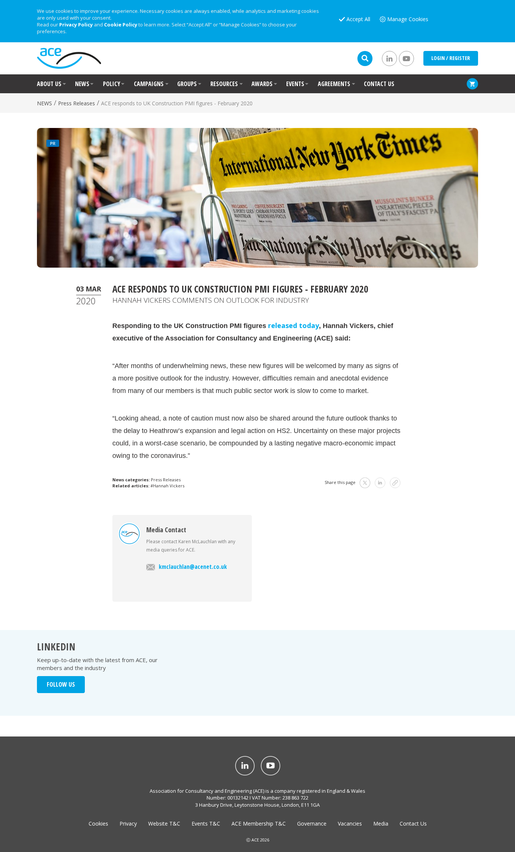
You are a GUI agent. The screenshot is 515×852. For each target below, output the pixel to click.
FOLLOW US (61, 684)
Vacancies (350, 823)
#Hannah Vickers (167, 485)
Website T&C (164, 823)
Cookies (98, 823)
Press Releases (76, 103)
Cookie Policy (120, 24)
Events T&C (206, 823)
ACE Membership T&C (258, 823)
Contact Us (413, 823)
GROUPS (187, 84)
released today (293, 325)
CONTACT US (379, 84)
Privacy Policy (76, 24)
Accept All (358, 19)
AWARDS (262, 84)
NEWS (82, 84)
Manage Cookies (407, 19)
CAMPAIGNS (149, 84)
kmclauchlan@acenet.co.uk (193, 566)
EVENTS (295, 84)
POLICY (111, 84)
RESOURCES (224, 84)
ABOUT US (49, 84)
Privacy (128, 823)
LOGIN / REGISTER (450, 58)
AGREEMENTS (334, 84)
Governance (311, 823)
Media (380, 823)
